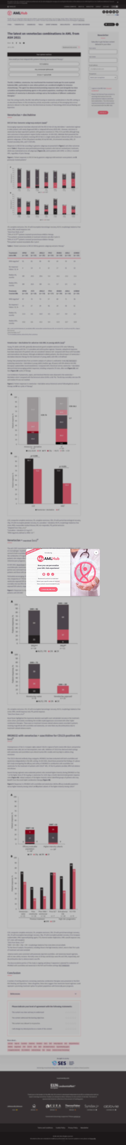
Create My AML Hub (48, 589)
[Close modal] (96, 552)
